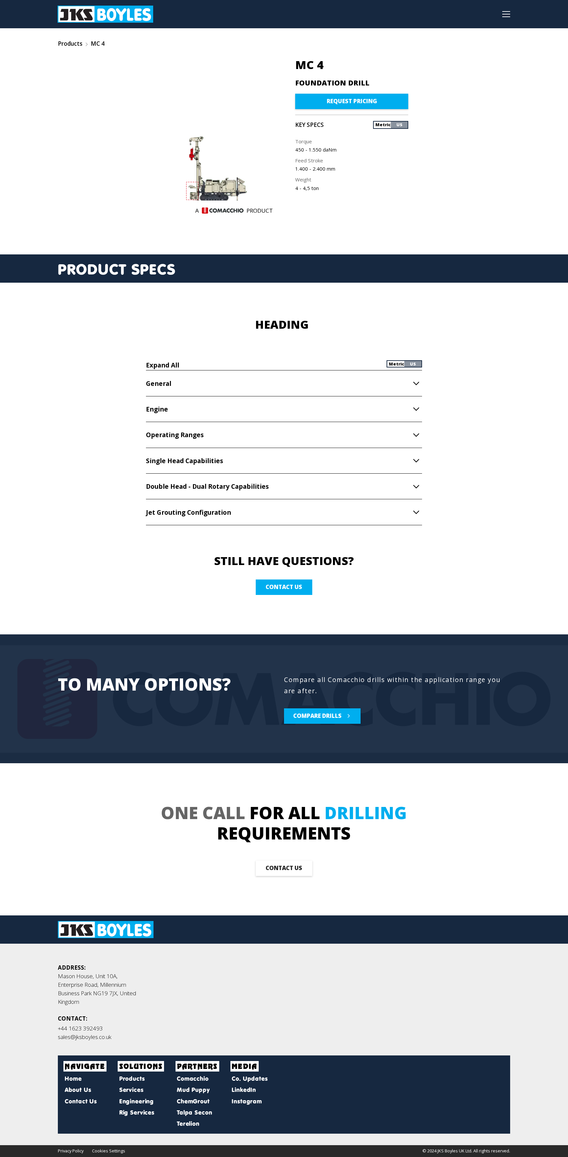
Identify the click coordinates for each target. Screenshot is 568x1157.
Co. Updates (250, 1078)
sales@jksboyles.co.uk (84, 1037)
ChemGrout (193, 1101)
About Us (78, 1089)
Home (73, 1078)
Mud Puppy (193, 1089)
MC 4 (98, 43)
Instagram (247, 1101)
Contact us (284, 587)
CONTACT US (284, 868)
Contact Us (81, 1101)
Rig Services (136, 1112)
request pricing (352, 101)
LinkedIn (244, 1089)
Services (131, 1089)
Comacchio (193, 1078)
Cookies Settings (108, 1151)
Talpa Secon (194, 1112)
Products (70, 43)
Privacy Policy (70, 1151)
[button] (504, 14)
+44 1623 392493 (80, 1028)
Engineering (136, 1101)
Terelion (188, 1123)
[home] (105, 14)
